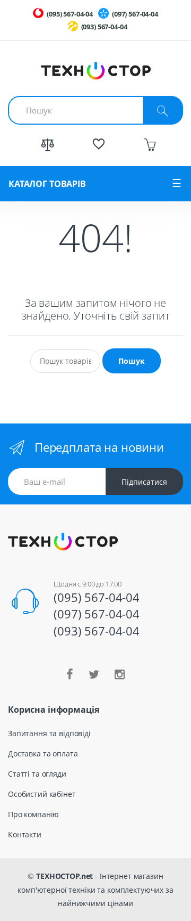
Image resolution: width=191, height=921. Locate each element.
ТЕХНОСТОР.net (64, 876)
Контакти (24, 834)
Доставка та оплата (42, 753)
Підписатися (144, 482)
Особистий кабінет (42, 794)
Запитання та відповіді (49, 733)
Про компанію (33, 814)
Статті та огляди (37, 774)
